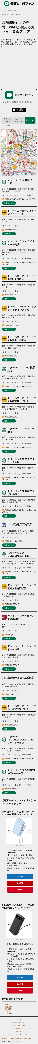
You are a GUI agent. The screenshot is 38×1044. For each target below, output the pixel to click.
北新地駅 (8, 1007)
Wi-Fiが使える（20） (19, 120)
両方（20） (30, 120)
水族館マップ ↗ (19, 1031)
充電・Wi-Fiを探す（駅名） (19, 1025)
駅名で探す (13, 10)
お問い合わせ (28, 1038)
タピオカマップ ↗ (19, 1028)
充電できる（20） (8, 120)
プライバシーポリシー (15, 1038)
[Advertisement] (19, 68)
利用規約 (4, 1038)
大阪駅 (7, 1011)
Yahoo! (20, 890)
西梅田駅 (8, 1009)
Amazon (20, 876)
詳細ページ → (9, 203)
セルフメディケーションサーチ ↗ (19, 1034)
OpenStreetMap (24, 174)
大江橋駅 (8, 1013)
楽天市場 (20, 883)
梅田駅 (7, 1005)
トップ (4, 10)
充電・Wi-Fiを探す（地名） (19, 1022)
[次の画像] (29, 831)
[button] (18, 155)
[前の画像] (8, 831)
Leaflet (16, 174)
